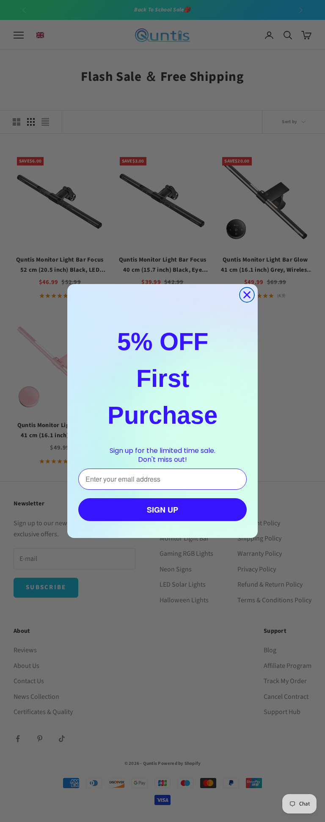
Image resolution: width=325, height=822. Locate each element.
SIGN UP (162, 509)
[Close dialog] (247, 294)
